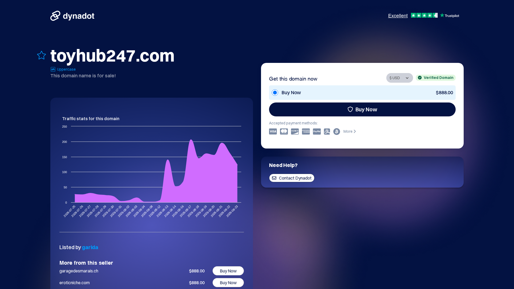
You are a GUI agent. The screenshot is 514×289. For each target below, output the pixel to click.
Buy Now (366, 109)
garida (90, 247)
